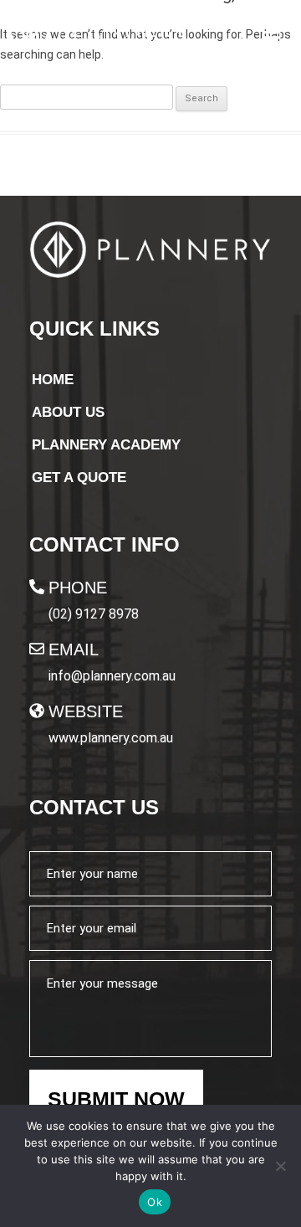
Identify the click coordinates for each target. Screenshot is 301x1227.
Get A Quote (79, 477)
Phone (77, 587)
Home (53, 380)
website (85, 711)
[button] (271, 31)
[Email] (36, 648)
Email (73, 649)
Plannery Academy (106, 445)
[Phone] (36, 586)
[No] (280, 1166)
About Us (68, 412)
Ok (154, 1202)
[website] (36, 710)
